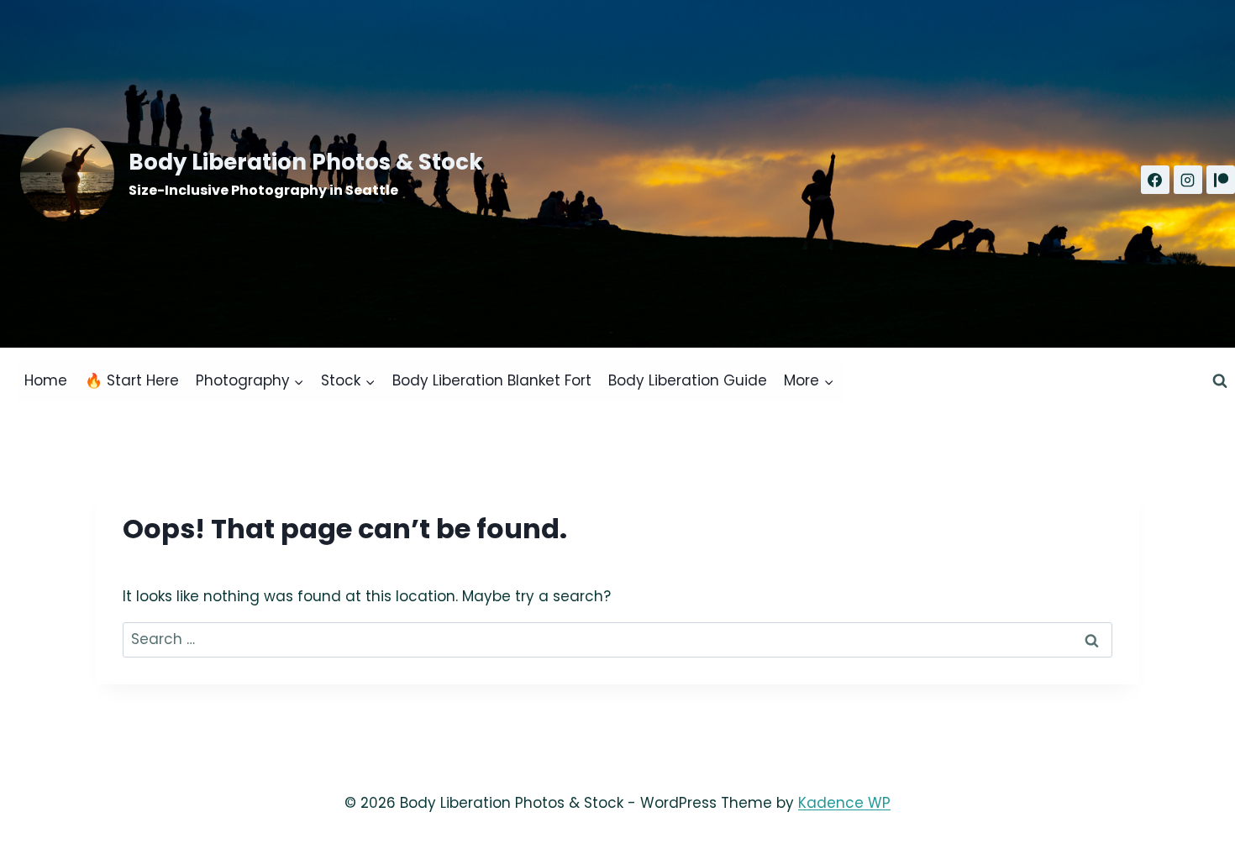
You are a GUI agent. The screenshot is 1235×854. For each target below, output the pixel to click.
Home (45, 380)
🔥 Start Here (132, 380)
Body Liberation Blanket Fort (491, 380)
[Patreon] (1220, 179)
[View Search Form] (1220, 381)
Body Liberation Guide (687, 380)
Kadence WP (844, 803)
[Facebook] (1155, 179)
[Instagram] (1188, 179)
